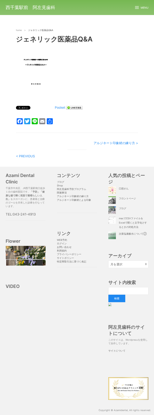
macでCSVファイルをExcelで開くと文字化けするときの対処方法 (133, 222)
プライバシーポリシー (69, 254)
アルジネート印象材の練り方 (73, 196)
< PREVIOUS (25, 156)
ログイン (62, 243)
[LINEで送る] (74, 107)
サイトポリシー (65, 258)
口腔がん (124, 188)
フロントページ (127, 198)
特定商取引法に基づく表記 (71, 261)
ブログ (60, 182)
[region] (26, 256)
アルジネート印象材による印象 (74, 200)
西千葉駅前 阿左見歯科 (30, 7)
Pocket (60, 107)
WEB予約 (62, 240)
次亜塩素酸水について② (133, 233)
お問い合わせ (64, 247)
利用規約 (62, 250)
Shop (60, 185)
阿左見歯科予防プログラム (71, 189)
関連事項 (62, 192)
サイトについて (116, 350)
